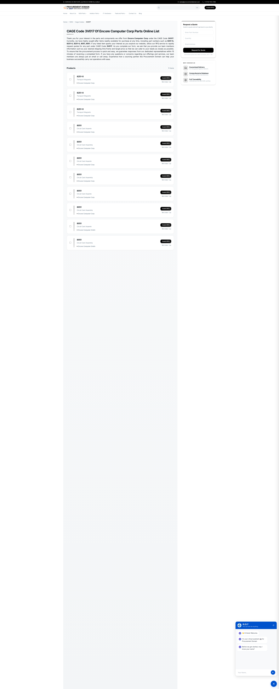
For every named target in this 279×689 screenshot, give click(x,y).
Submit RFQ (165, 78)
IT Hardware (107, 13)
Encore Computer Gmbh (86, 230)
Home (65, 13)
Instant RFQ (210, 7)
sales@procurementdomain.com (190, 2)
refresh (273, 625)
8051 (79, 125)
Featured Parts (120, 13)
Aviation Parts (94, 13)
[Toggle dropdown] (86, 13)
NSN (71, 22)
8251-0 (80, 76)
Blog (140, 13)
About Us (73, 13)
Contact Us (132, 13)
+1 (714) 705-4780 (210, 2)
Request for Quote (198, 50)
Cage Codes (79, 22)
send (273, 672)
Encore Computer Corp (86, 83)
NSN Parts (82, 13)
